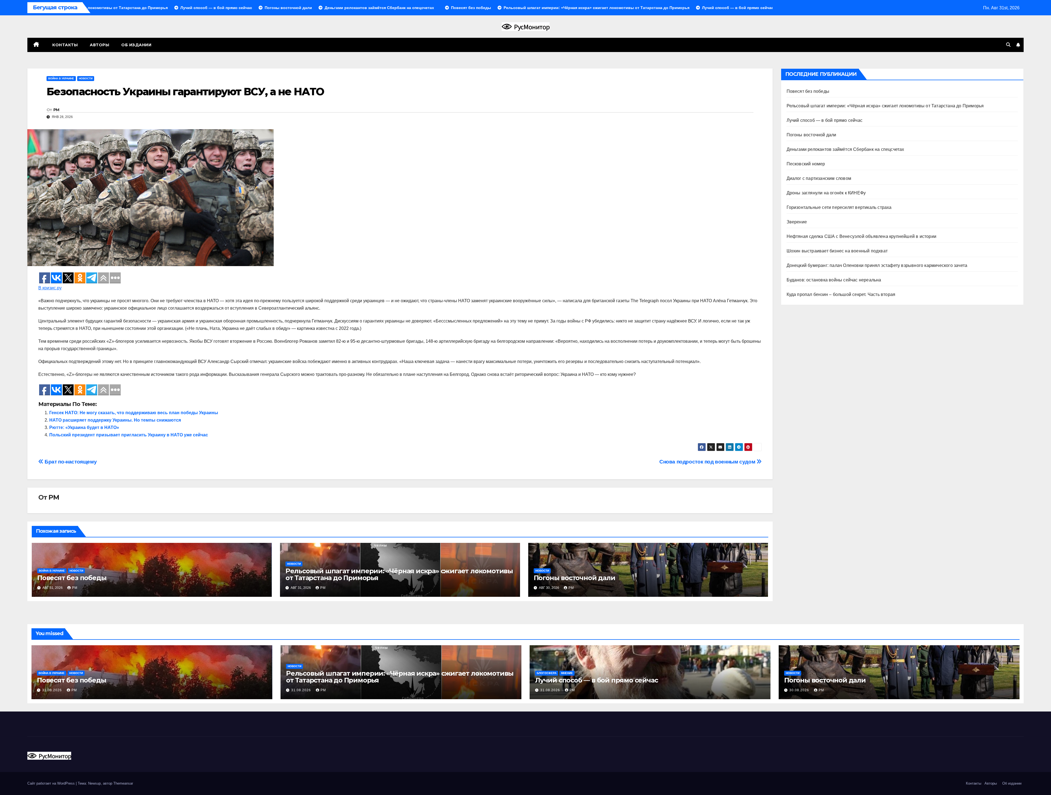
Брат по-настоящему (70, 462)
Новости (86, 78)
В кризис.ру (50, 288)
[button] (1008, 44)
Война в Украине (61, 78)
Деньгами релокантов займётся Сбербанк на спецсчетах (845, 149)
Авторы (99, 44)
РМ (56, 109)
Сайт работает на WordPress (51, 783)
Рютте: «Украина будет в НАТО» (84, 427)
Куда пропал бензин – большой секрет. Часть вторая (841, 294)
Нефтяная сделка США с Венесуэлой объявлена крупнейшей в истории (862, 236)
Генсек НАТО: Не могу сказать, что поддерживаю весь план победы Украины (133, 412)
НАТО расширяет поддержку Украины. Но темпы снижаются (115, 420)
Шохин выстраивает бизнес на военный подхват (837, 251)
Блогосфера (546, 673)
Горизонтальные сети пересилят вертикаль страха (839, 207)
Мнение (567, 673)
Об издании (136, 44)
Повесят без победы (71, 578)
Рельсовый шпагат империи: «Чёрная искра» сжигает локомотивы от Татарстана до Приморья (399, 574)
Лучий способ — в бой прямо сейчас (825, 120)
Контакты (64, 44)
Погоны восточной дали (574, 578)
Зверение (797, 222)
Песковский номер (806, 164)
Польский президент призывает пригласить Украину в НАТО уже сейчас (128, 435)
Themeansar (123, 783)
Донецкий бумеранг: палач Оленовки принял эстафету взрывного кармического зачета (877, 265)
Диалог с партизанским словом (819, 178)
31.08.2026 (52, 690)
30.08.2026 (799, 690)
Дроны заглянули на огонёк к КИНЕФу (826, 193)
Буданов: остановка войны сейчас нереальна (834, 280)
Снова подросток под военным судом (708, 462)
